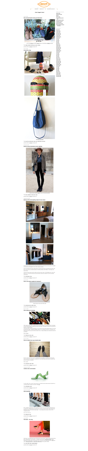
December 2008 (58, 75)
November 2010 (58, 48)
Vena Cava (40, 96)
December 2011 (58, 33)
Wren (53, 440)
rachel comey (31, 141)
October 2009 (58, 63)
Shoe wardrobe (27, 391)
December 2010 (58, 47)
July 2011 (57, 39)
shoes (34, 141)
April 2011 (57, 42)
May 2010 (57, 55)
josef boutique (27, 276)
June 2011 (57, 40)
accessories (27, 363)
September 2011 (58, 36)
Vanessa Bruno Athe (40, 139)
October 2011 (58, 35)
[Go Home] (44, 6)
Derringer (38, 43)
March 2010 (58, 57)
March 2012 (58, 29)
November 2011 (58, 34)
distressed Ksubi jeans (29, 441)
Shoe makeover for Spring (29, 310)
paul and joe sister (28, 305)
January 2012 (58, 32)
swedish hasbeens (34, 443)
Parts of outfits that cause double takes (32, 340)
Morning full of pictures (59, 23)
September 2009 (58, 64)
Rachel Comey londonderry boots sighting (33, 146)
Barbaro (48, 43)
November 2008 (58, 76)
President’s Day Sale (59, 21)
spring (32, 335)
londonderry (29, 194)
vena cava (43, 141)
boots (26, 194)
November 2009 (58, 62)
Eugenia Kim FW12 (59, 14)
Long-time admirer (59, 22)
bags (26, 141)
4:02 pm (31, 196)
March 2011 (58, 43)
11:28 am (31, 142)
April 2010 (57, 56)
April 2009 (57, 70)
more (39, 384)
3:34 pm (31, 365)
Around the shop (27, 50)
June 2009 (57, 68)
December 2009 (58, 61)
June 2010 (57, 54)
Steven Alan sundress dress (38, 441)
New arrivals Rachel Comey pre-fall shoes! (33, 17)
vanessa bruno (39, 141)
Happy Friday (58, 13)
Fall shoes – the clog (28, 419)
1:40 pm (31, 336)
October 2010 (58, 49)
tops (36, 141)
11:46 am (31, 46)
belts (28, 141)
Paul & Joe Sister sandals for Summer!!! (32, 281)
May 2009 (57, 69)
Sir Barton (31, 43)
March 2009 (58, 71)
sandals (32, 305)
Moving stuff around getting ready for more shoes (34, 199)
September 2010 (58, 50)
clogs (26, 443)
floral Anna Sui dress (48, 439)
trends (32, 363)
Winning (57, 15)
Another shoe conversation (29, 368)
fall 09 (28, 443)
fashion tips (27, 335)
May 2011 (57, 41)
